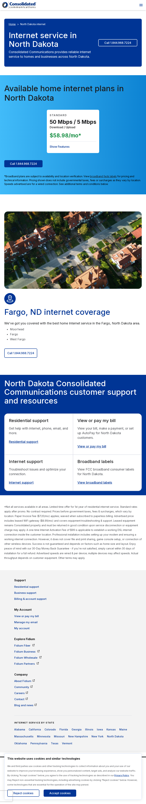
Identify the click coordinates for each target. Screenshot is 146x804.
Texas (54, 743)
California (35, 729)
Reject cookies (23, 793)
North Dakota (115, 736)
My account (22, 628)
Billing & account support (30, 599)
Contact (19, 699)
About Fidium (22, 681)
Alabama (19, 729)
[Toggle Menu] (141, 5)
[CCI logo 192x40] (19, 5)
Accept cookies (60, 793)
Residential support (23, 442)
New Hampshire (78, 736)
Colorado (50, 729)
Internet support (21, 482)
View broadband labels (94, 482)
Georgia (77, 729)
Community (21, 687)
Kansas (111, 729)
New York (97, 736)
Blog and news (23, 705)
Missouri (59, 736)
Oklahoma (20, 743)
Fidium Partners (24, 663)
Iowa (100, 729)
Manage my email (26, 622)
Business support (25, 592)
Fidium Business (25, 651)
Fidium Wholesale (26, 657)
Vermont (67, 743)
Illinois (89, 729)
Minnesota (43, 736)
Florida (63, 729)
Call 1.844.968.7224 (117, 43)
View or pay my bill (91, 446)
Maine (123, 729)
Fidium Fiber (22, 645)
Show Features (59, 146)
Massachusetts (23, 736)
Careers (19, 693)
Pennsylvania (38, 743)
